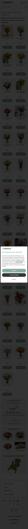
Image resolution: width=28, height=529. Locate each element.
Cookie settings (14, 275)
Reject (14, 279)
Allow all (14, 270)
